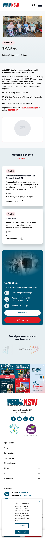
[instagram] (25, 418)
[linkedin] (31, 418)
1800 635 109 (24, 301)
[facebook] (13, 418)
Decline (22, 526)
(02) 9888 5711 (14, 110)
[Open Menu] (40, 5)
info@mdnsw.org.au (30, 108)
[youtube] (19, 418)
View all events (23, 158)
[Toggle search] (34, 5)
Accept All (22, 532)
